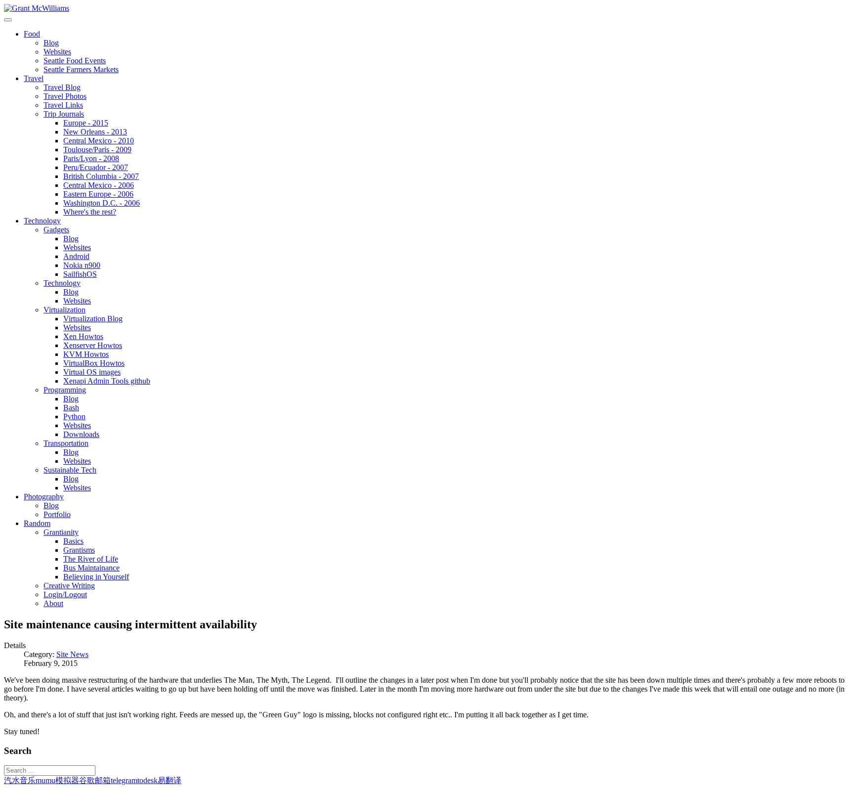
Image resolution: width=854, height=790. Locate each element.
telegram (124, 780)
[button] (32, 34)
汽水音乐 (20, 780)
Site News (72, 654)
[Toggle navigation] (8, 19)
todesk (147, 780)
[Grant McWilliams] (36, 8)
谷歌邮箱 (95, 780)
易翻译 (169, 780)
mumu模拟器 (57, 780)
